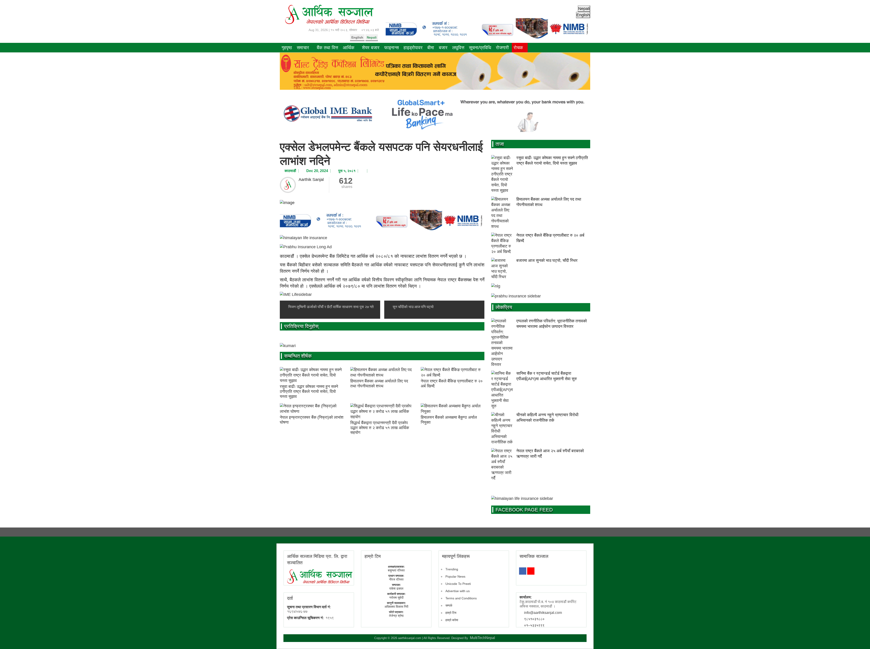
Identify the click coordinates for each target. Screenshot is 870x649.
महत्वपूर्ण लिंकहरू (456, 556)
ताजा (499, 144)
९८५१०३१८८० (534, 619)
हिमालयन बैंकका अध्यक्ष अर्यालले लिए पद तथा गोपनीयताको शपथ (379, 383)
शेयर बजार (370, 47)
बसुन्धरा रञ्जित (396, 570)
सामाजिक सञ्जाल (534, 556)
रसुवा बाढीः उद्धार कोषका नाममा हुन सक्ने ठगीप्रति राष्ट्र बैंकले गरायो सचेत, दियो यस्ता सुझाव (309, 391)
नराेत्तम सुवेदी (396, 597)
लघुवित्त (458, 47)
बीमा (430, 47)
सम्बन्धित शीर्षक (298, 356)
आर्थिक (348, 47)
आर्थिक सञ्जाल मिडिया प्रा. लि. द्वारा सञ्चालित (317, 559)
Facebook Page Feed (524, 510)
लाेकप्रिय (503, 307)
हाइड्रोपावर (413, 47)
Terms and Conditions (461, 598)
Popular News (455, 576)
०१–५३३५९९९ (534, 625)
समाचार (303, 47)
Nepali (372, 37)
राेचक (518, 47)
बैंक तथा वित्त (327, 47)
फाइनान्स (391, 47)
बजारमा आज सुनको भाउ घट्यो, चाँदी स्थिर (547, 260)
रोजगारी (502, 47)
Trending (451, 569)
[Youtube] (531, 571)
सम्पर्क (448, 605)
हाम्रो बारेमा (451, 620)
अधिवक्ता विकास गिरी (396, 606)
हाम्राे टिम (373, 556)
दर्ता (290, 598)
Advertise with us (457, 591)
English (357, 37)
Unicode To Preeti (458, 584)
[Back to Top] (859, 638)
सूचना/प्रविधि (480, 47)
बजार (443, 47)
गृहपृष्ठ (287, 47)
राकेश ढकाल (396, 588)
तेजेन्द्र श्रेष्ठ (396, 615)
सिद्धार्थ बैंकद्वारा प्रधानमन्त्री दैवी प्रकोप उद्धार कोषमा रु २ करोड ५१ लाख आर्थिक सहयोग (379, 428)
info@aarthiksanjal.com (543, 613)
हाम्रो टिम (450, 613)
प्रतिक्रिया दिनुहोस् (301, 326)
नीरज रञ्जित (396, 579)
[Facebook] (523, 571)
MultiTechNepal (482, 638)
